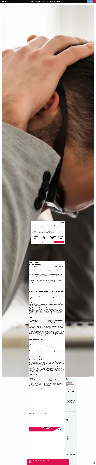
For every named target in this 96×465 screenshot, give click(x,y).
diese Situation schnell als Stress (50, 272)
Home (2, 3)
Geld (54, 1)
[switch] (44, 238)
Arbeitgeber (51, 1)
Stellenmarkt (33, 1)
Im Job (47, 1)
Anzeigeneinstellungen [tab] (52, 225)
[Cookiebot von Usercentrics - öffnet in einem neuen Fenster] (60, 222)
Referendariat (43, 1)
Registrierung (58, 1)
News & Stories (7, 3)
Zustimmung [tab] (35, 225)
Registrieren (60, 429)
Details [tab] (44, 225)
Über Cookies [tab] (60, 225)
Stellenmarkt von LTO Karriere (44, 413)
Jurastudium (38, 1)
